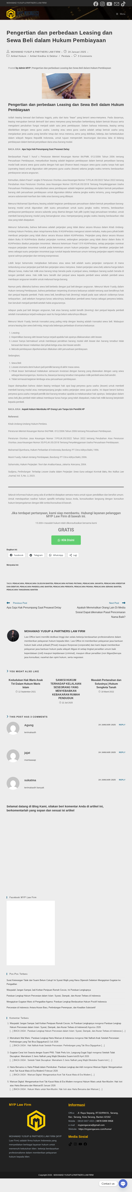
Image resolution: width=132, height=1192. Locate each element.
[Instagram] (75, 1145)
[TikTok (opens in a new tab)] (122, 3)
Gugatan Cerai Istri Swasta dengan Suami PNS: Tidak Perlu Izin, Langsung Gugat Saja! (51, 1052)
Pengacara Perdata (63, 587)
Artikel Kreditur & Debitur (44, 56)
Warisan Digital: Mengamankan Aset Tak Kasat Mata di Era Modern (41, 1081)
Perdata (65, 56)
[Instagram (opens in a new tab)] (102, 3)
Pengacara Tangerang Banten (22, 590)
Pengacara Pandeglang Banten (36, 587)
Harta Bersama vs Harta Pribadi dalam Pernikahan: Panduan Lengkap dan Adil (46, 1067)
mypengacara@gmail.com (91, 1125)
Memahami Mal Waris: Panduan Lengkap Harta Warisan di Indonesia (42, 1038)
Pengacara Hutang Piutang (68, 583)
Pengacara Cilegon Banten (39, 583)
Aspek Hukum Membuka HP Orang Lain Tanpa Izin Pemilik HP (53, 409)
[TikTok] (70, 1145)
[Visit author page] (13, 635)
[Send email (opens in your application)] (116, 3)
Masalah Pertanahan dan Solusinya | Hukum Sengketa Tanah (106, 684)
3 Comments (85, 56)
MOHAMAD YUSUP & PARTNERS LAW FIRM (35, 52)
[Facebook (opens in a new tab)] (95, 3)
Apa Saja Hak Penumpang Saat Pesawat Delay (45, 149)
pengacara (18, 583)
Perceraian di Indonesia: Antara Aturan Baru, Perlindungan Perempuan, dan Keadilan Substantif (51, 1007)
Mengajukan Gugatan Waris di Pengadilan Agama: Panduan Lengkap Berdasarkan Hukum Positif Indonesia (57, 1001)
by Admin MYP (23, 68)
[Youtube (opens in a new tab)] (109, 3)
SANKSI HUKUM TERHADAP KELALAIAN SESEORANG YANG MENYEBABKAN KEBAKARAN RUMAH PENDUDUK (66, 689)
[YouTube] (80, 1145)
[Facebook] (85, 1145)
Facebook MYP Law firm (23, 897)
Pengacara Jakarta (93, 583)
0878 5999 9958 (104, 1121)
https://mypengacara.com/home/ (95, 1129)
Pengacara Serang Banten (107, 587)
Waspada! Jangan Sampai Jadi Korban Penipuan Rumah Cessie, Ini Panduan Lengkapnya (49, 990)
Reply (122, 725)
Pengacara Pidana (83, 587)
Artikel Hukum (18, 56)
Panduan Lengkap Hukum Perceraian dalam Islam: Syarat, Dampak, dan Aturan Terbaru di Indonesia (53, 996)
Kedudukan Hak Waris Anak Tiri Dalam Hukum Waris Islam (26, 684)
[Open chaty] (123, 1183)
